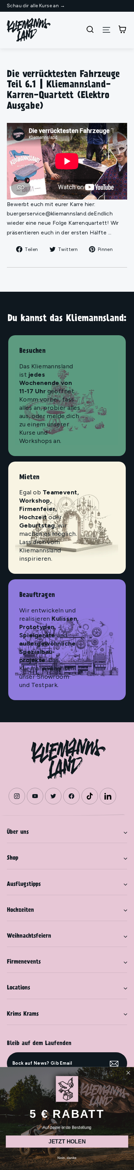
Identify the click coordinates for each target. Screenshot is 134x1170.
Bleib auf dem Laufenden (39, 1043)
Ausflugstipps (24, 884)
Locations (18, 988)
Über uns (18, 832)
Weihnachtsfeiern (29, 936)
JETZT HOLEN (66, 1141)
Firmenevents (24, 962)
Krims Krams (23, 1014)
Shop (12, 858)
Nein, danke (67, 1157)
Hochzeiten (20, 910)
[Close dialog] (128, 1073)
